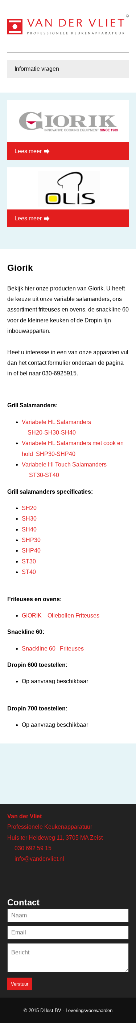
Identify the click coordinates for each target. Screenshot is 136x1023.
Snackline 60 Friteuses (53, 648)
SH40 (29, 529)
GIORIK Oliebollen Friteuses (60, 615)
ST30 (29, 561)
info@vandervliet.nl (39, 859)
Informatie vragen (37, 69)
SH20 (29, 508)
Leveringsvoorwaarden (89, 1010)
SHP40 (31, 550)
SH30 (29, 518)
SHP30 (31, 540)
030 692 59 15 (33, 848)
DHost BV (50, 1010)
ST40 (29, 572)
